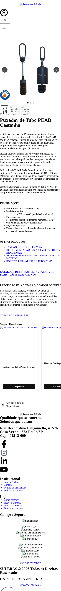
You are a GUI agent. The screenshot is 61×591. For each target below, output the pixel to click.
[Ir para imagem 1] (28, 103)
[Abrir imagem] (30, 69)
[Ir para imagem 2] (30, 103)
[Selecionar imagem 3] (25, 110)
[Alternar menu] (4, 30)
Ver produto (19, 386)
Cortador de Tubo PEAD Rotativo (19, 367)
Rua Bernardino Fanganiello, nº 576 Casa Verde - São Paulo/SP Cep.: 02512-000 (29, 432)
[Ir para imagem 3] (33, 103)
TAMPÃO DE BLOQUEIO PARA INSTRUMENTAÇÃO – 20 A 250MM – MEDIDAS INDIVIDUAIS (33, 250)
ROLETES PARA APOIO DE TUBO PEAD (29, 261)
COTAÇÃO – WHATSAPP (14, 315)
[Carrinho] (5, 20)
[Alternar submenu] (33, 27)
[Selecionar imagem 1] (4, 110)
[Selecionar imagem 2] (14, 110)
